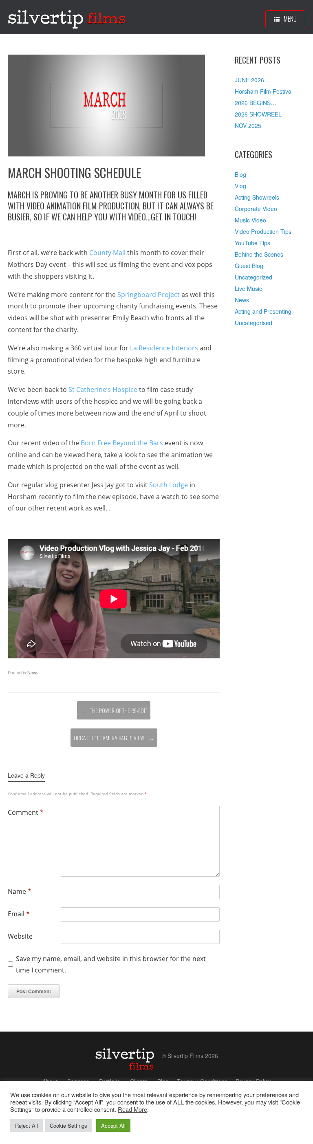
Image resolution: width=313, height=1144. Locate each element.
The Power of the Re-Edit (113, 710)
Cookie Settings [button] (68, 1125)
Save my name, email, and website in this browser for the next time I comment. (111, 964)
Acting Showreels (257, 197)
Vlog (240, 186)
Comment (26, 812)
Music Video (250, 220)
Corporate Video (256, 209)
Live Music (248, 288)
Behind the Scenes (259, 254)
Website (20, 936)
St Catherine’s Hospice (102, 389)
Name (19, 891)
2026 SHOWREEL (258, 114)
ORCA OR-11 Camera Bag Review (114, 737)
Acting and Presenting (263, 311)
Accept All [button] (113, 1125)
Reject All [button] (26, 1125)
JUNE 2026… (252, 80)
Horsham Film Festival (264, 91)
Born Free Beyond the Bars (122, 442)
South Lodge (168, 484)
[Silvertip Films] (67, 17)
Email (19, 913)
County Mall (107, 252)
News (33, 672)
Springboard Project (148, 294)
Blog (240, 174)
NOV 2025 (248, 125)
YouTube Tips (252, 243)
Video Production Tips (263, 231)
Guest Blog (249, 266)
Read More (132, 1109)
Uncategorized (253, 277)
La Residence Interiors (164, 347)
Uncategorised (253, 323)
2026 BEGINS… (255, 103)
